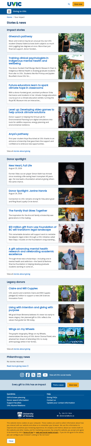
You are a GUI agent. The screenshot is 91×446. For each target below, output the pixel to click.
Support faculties (14, 403)
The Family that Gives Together (28, 210)
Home (9, 17)
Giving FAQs (52, 397)
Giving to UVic (19, 11)
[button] (69, 4)
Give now (78, 4)
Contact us (51, 400)
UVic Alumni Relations (16, 405)
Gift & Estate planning (16, 397)
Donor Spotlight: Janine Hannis (28, 191)
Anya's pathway (18, 134)
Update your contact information (61, 403)
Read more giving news (16, 366)
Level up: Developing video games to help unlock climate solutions (31, 111)
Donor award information (18, 400)
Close (11, 441)
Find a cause (58, 385)
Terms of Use (28, 432)
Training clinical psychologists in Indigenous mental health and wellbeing (28, 60)
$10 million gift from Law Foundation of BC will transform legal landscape (32, 228)
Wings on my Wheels (21, 329)
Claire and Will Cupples (23, 288)
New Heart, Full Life (20, 165)
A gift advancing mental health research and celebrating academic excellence (31, 251)
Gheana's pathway (20, 36)
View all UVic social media (60, 375)
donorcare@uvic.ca (67, 416)
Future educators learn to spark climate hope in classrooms (28, 86)
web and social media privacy (47, 432)
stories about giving (22, 151)
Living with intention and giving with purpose (31, 309)
